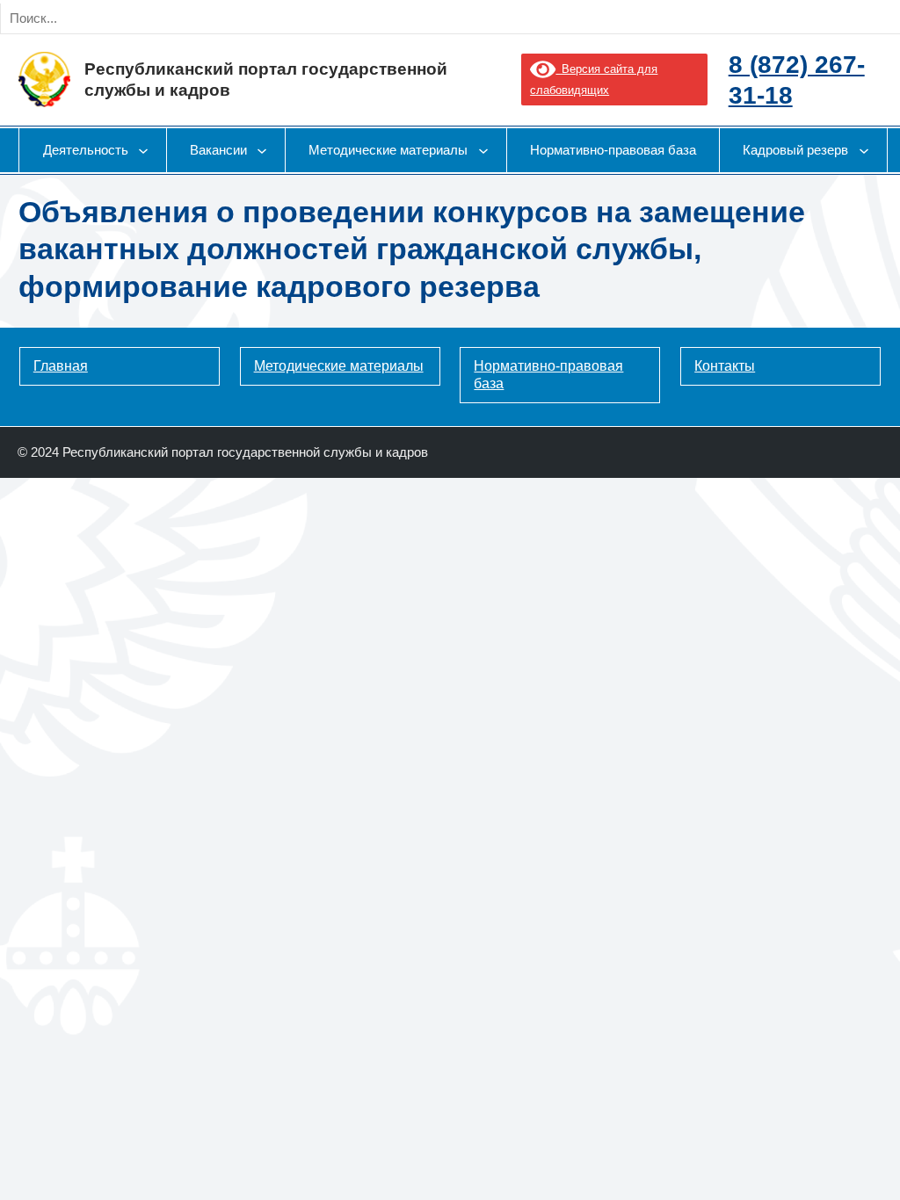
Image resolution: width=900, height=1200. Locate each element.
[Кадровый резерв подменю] (864, 150)
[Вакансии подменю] (262, 150)
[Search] (200, 18)
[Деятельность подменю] (143, 150)
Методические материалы (339, 365)
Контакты (724, 365)
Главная (60, 365)
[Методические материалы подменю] (483, 150)
